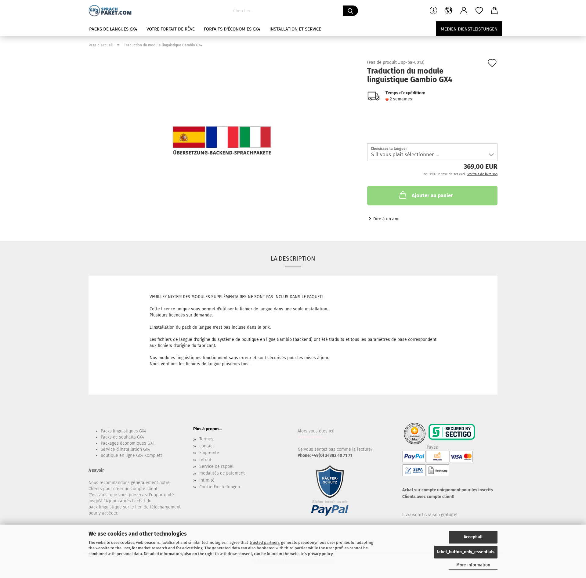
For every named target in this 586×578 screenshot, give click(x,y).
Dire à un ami (386, 219)
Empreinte (209, 452)
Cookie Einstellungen (219, 486)
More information (473, 565)
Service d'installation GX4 (125, 449)
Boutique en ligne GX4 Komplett (131, 455)
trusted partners (265, 542)
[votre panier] (494, 10)
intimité (207, 480)
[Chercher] (350, 10)
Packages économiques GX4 (127, 443)
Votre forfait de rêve (170, 29)
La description (293, 258)
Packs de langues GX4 (113, 29)
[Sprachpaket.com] (112, 10)
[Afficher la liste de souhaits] (479, 10)
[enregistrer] (464, 10)
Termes (206, 439)
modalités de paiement (222, 473)
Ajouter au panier (432, 195)
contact (206, 446)
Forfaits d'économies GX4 (232, 29)
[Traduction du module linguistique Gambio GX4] (223, 129)
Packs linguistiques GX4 (123, 431)
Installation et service (295, 29)
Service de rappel (216, 466)
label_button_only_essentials (465, 552)
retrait (205, 459)
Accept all (473, 537)
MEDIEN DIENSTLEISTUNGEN (469, 29)
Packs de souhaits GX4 (122, 437)
